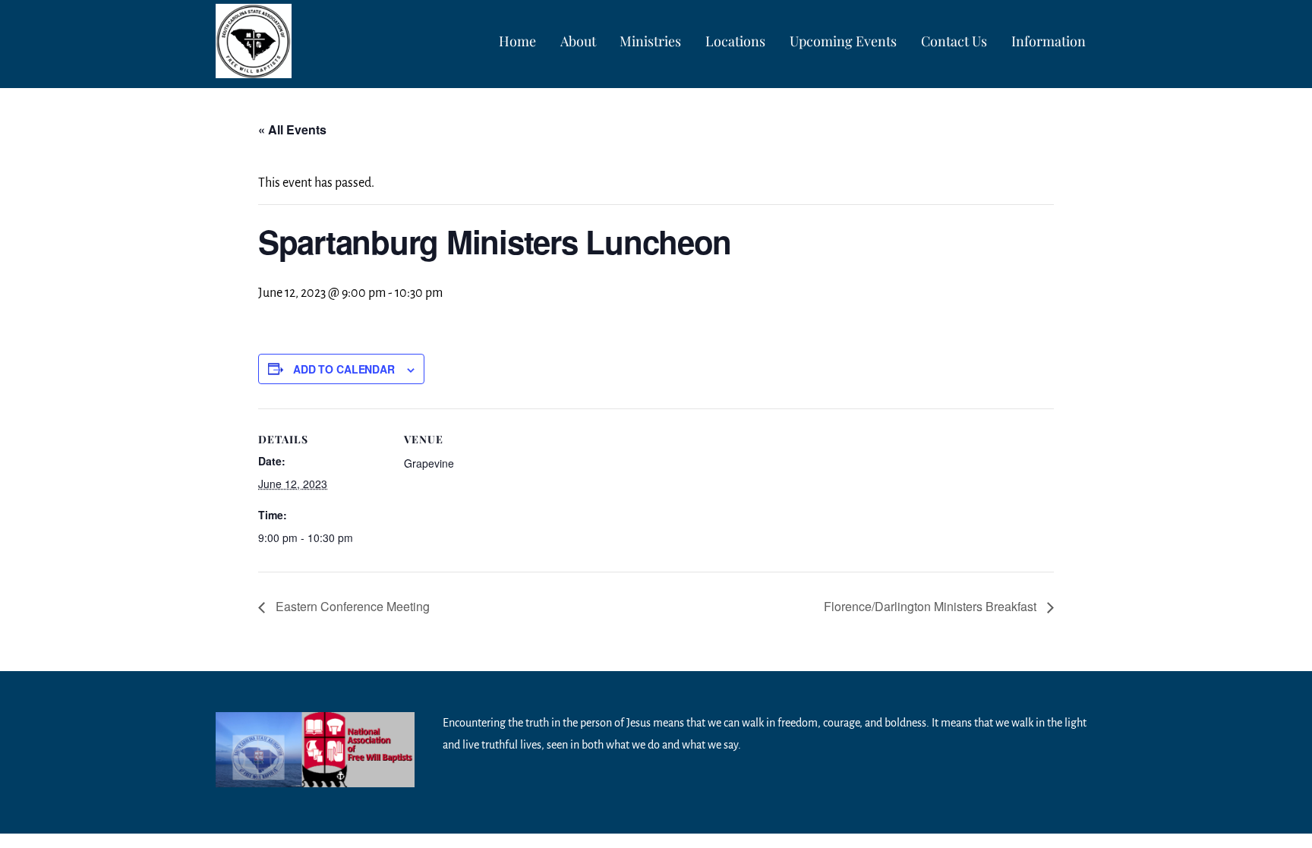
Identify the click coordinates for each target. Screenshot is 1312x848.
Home (517, 41)
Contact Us (954, 41)
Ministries (650, 41)
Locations (735, 41)
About (578, 41)
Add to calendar (344, 369)
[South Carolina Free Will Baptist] (254, 67)
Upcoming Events (843, 41)
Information (1048, 41)
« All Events (292, 129)
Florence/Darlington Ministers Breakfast (931, 606)
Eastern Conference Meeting (351, 606)
